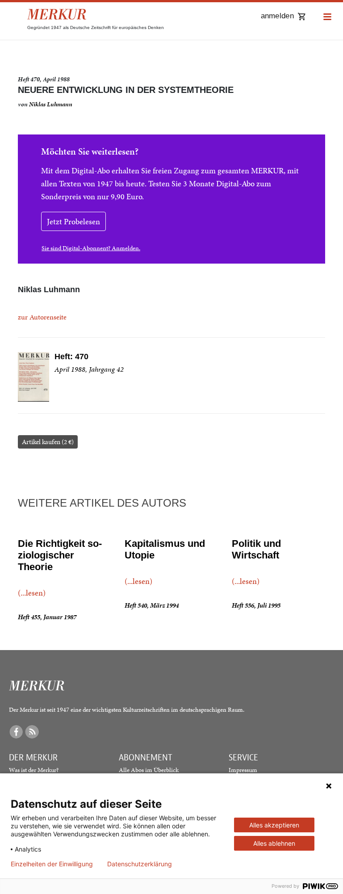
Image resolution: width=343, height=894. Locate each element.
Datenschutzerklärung (139, 864)
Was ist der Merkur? (34, 770)
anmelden (277, 16)
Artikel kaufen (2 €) (48, 441)
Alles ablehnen (274, 843)
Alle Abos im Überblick (149, 770)
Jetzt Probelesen (73, 221)
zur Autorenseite (42, 317)
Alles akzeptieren (274, 825)
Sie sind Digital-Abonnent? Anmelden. (91, 248)
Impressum (243, 770)
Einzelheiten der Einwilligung (52, 864)
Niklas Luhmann (50, 104)
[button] (327, 17)
